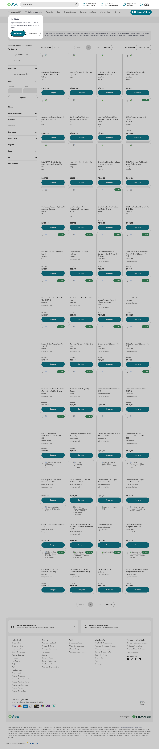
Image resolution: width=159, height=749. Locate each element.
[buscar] (76, 4)
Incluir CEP (18, 33)
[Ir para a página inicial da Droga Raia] (12, 4)
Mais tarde (33, 33)
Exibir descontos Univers (141, 12)
